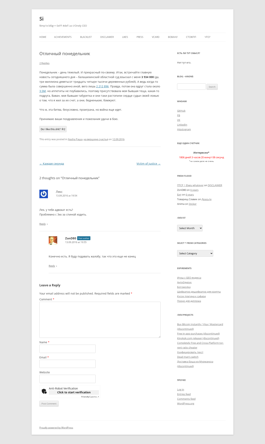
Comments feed (186, 399)
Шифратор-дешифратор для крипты (199, 291)
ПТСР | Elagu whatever (190, 185)
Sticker (193, 204)
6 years (194, 190)
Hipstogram (184, 129)
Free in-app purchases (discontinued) (198, 333)
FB (178, 115)
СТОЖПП (191, 37)
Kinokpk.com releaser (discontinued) (198, 338)
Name (44, 342)
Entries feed (184, 394)
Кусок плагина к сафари (191, 296)
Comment (46, 299)
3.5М (42, 91)
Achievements (63, 37)
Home (42, 37)
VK (178, 120)
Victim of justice (149, 163)
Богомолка (184, 287)
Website (44, 372)
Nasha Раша (75, 139)
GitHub (181, 110)
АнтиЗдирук (184, 282)
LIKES (125, 37)
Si (41, 18)
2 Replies (44, 63)
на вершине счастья (96, 139)
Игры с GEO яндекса (189, 277)
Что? (207, 37)
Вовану (173, 37)
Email (44, 357)
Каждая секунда (51, 163)
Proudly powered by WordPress (56, 427)
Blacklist (86, 37)
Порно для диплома (189, 301)
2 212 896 (102, 86)
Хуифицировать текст (190, 352)
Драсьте (206, 199)
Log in (180, 389)
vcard (155, 37)
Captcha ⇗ (90, 396)
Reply (42, 224)
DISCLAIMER (107, 37)
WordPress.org (185, 403)
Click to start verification (74, 392)
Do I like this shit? (53, 129)
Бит (179, 194)
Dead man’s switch (187, 357)
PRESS (140, 37)
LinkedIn (182, 124)
